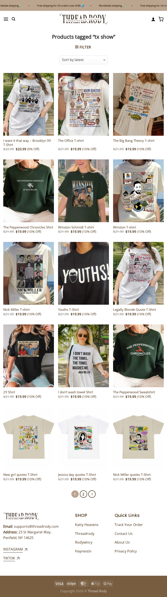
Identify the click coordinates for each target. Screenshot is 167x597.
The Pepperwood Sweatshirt (134, 392)
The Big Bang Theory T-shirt (133, 141)
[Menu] (6, 19)
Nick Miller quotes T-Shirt (132, 475)
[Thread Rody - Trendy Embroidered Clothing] (83, 19)
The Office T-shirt (71, 141)
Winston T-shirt (124, 227)
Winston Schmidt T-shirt (76, 227)
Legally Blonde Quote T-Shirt (134, 310)
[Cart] (161, 19)
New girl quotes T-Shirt (20, 475)
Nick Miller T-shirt (16, 310)
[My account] (153, 19)
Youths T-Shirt (68, 310)
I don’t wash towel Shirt (75, 392)
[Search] (13, 19)
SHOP (81, 515)
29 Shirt (9, 392)
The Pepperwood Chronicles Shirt (28, 227)
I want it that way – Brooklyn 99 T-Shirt (27, 143)
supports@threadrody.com (36, 526)
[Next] (92, 494)
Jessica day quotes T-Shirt (77, 475)
